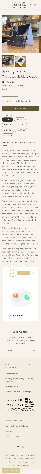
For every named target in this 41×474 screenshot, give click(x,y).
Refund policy (18, 458)
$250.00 (8, 136)
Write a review (23, 273)
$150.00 (7, 130)
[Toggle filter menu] (32, 273)
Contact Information (13, 421)
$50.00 (20, 119)
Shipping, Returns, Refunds (16, 426)
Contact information (22, 465)
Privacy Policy (11, 431)
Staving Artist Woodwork (19, 455)
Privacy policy (30, 458)
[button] (4, 4)
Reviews (11, 470)
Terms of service (15, 462)
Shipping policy (28, 462)
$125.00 (21, 125)
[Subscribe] (33, 350)
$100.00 (7, 125)
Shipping (4, 85)
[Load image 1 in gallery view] (8, 61)
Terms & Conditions (13, 437)
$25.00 (7, 119)
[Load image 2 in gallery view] (20, 61)
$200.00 (21, 130)
